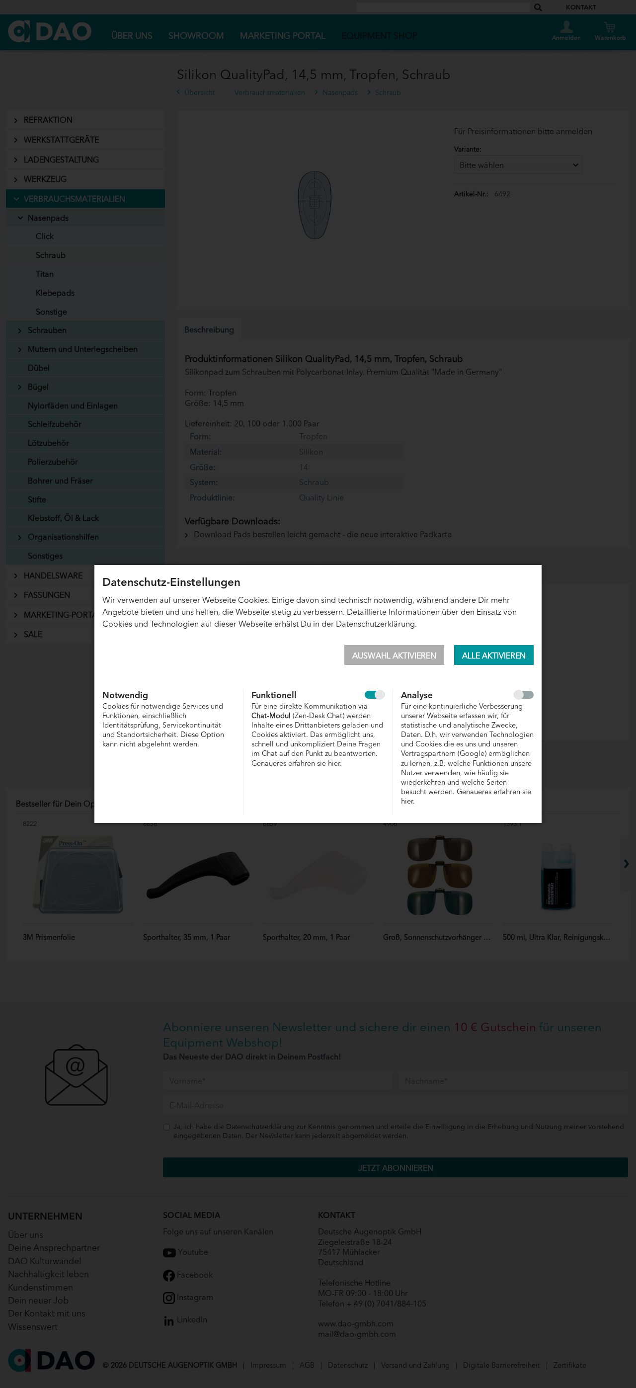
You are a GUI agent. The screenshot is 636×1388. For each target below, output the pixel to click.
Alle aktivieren (494, 655)
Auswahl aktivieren (394, 655)
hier (334, 762)
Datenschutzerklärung (375, 623)
